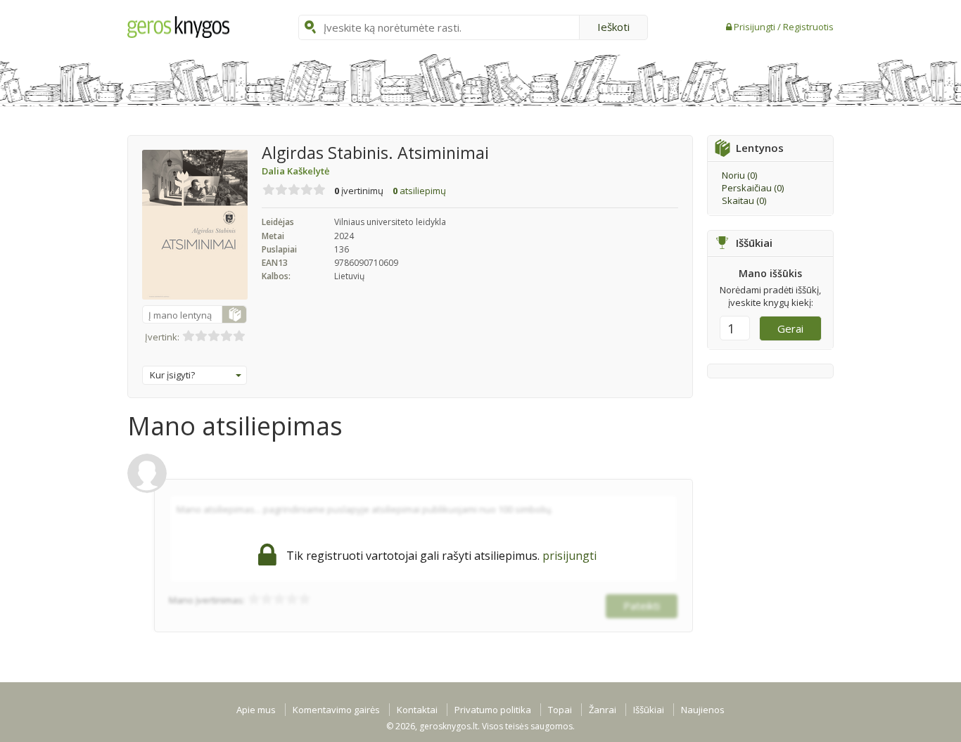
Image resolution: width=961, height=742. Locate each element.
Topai (560, 709)
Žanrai (602, 709)
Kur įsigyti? (172, 375)
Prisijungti (755, 26)
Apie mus (256, 709)
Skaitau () (744, 200)
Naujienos (703, 709)
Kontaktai (417, 709)
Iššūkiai (648, 709)
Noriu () (739, 175)
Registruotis (808, 26)
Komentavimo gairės (336, 709)
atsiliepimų (419, 190)
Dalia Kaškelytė (295, 171)
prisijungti (569, 555)
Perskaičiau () (753, 187)
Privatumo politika (492, 709)
